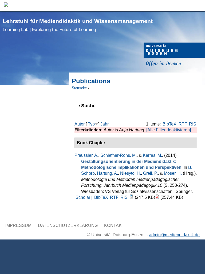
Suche (90, 105)
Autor (79, 124)
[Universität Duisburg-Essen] (174, 55)
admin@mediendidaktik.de (174, 235)
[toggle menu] (198, 5)
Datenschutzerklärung (68, 225)
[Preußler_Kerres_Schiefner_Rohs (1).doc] (131, 197)
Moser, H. (173, 173)
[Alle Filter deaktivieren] (168, 130)
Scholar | (84, 197)
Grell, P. (150, 173)
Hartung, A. (107, 173)
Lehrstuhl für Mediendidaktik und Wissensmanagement (78, 25)
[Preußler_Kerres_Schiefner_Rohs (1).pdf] (157, 197)
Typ (91, 124)
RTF (183, 124)
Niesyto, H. (130, 173)
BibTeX (169, 124)
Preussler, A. (86, 155)
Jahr (104, 124)
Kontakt (114, 225)
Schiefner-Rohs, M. (118, 155)
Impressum (18, 225)
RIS (192, 124)
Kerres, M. (152, 155)
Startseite (79, 88)
